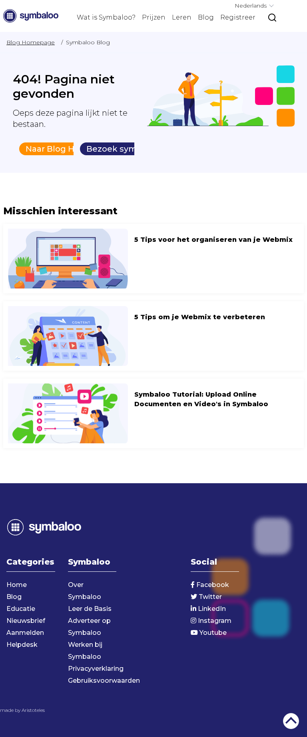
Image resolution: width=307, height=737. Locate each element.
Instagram (213, 620)
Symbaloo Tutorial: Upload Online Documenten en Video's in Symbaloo (153, 413)
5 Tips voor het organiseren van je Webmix (153, 258)
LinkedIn (211, 609)
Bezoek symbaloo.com (133, 149)
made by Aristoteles (22, 710)
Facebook (212, 585)
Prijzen (153, 17)
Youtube (212, 632)
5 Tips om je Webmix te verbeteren (153, 336)
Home (16, 585)
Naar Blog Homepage (70, 149)
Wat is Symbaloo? (106, 17)
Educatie (20, 609)
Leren (181, 17)
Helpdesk (22, 644)
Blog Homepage (30, 42)
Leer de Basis (90, 609)
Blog (206, 17)
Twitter (209, 597)
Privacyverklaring (96, 668)
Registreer (237, 17)
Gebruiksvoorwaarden (104, 680)
